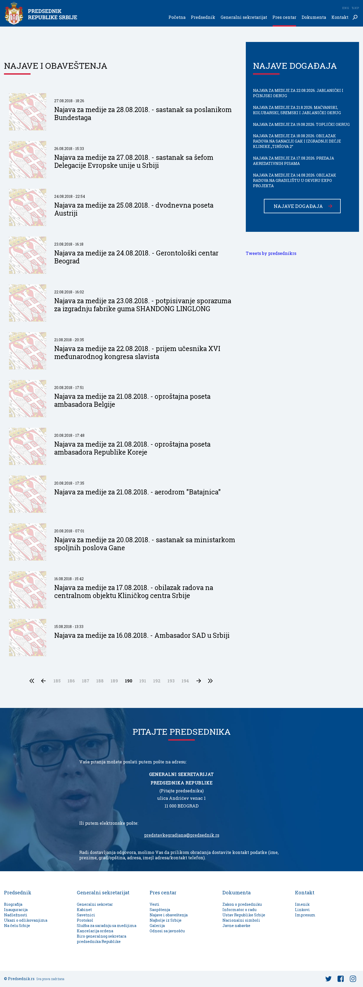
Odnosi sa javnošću (167, 930)
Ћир (355, 8)
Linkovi (302, 909)
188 (100, 681)
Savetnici (86, 914)
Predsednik (203, 17)
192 (157, 681)
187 (85, 681)
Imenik (302, 904)
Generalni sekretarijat (244, 17)
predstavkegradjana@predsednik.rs (181, 835)
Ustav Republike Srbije (243, 914)
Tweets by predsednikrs (271, 253)
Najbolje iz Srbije (166, 920)
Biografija (13, 904)
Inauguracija (16, 909)
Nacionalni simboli (241, 920)
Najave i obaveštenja (169, 914)
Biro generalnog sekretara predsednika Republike (101, 939)
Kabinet (84, 909)
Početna (176, 17)
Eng (345, 8)
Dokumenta (314, 17)
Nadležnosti (15, 914)
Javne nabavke (236, 925)
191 (142, 681)
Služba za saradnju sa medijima (106, 925)
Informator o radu (239, 909)
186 (71, 681)
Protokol (85, 920)
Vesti (154, 904)
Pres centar (284, 17)
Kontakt (339, 17)
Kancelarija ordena (95, 930)
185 (57, 681)
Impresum (305, 914)
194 (185, 681)
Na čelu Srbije (17, 925)
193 (171, 681)
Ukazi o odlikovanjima (25, 920)
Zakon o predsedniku (242, 904)
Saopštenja (160, 909)
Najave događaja (298, 206)
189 (114, 681)
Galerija (157, 925)
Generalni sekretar (95, 904)
